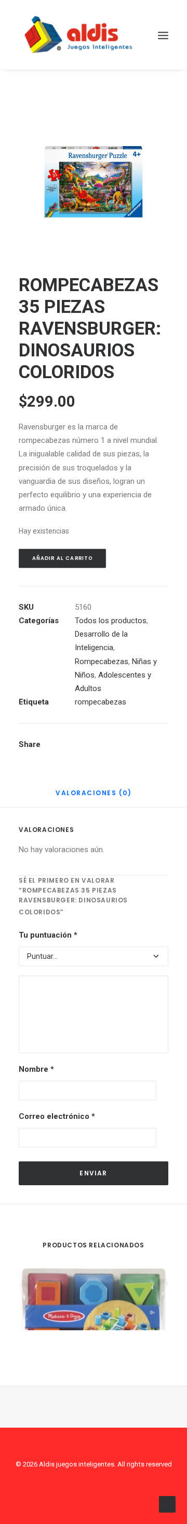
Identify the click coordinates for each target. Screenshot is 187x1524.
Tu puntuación (48, 935)
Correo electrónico (57, 1116)
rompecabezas (100, 702)
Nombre (36, 1069)
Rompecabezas (101, 661)
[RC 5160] (93, 181)
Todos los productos (110, 620)
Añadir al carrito (62, 558)
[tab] (93, 797)
